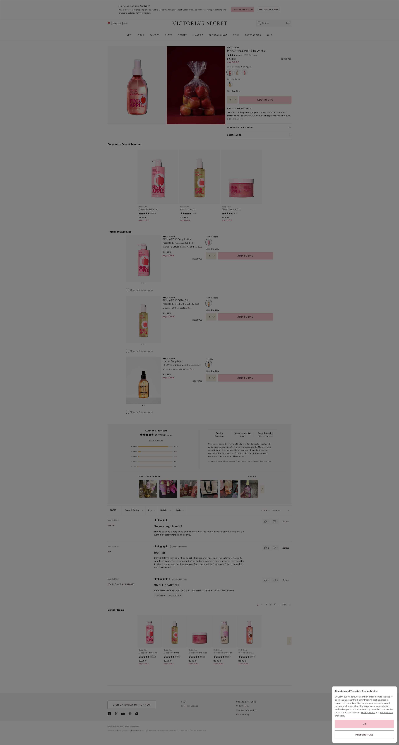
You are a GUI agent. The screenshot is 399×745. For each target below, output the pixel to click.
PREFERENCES (364, 734)
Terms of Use (386, 712)
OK (364, 724)
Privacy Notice (368, 712)
